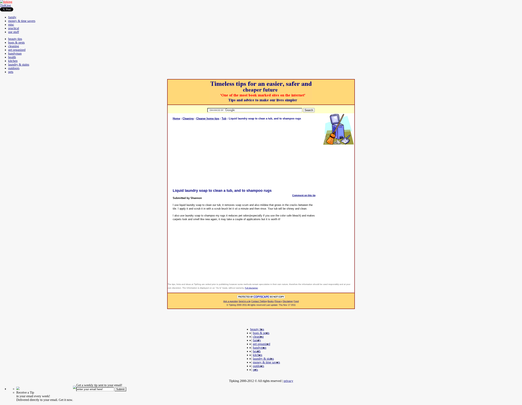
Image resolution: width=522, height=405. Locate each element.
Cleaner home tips (207, 118)
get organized (16, 50)
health (12, 57)
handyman (15, 53)
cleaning (13, 46)
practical (13, 28)
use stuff (13, 32)
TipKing (5, 5)
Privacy (278, 301)
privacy (288, 381)
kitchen (13, 61)
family (12, 17)
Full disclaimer (251, 288)
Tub (224, 118)
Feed (296, 301)
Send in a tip (245, 301)
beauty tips (15, 39)
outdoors (13, 68)
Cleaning (188, 118)
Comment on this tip (303, 195)
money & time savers (21, 21)
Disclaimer (288, 301)
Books (271, 301)
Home (176, 118)
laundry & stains (18, 64)
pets (10, 72)
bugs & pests (16, 42)
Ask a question (230, 301)
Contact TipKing (259, 301)
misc (11, 24)
